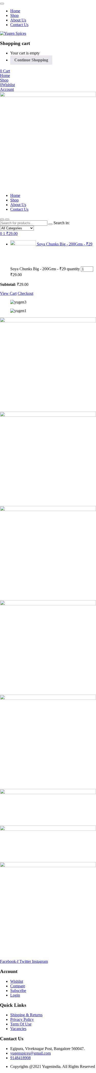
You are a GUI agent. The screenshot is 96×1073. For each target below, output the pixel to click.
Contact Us (19, 24)
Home (15, 11)
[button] (5, 71)
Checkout (25, 293)
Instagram (40, 961)
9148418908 (20, 1058)
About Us (18, 20)
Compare (17, 986)
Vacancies (18, 1028)
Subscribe (18, 990)
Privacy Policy (22, 1019)
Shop (14, 15)
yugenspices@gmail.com (30, 1053)
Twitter (25, 961)
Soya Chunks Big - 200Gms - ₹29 (64, 244)
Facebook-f (9, 961)
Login (15, 995)
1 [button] (10, 233)
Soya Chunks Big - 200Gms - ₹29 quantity (45, 269)
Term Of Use (20, 1024)
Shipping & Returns (26, 1015)
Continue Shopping (31, 60)
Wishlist (16, 981)
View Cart (8, 293)
